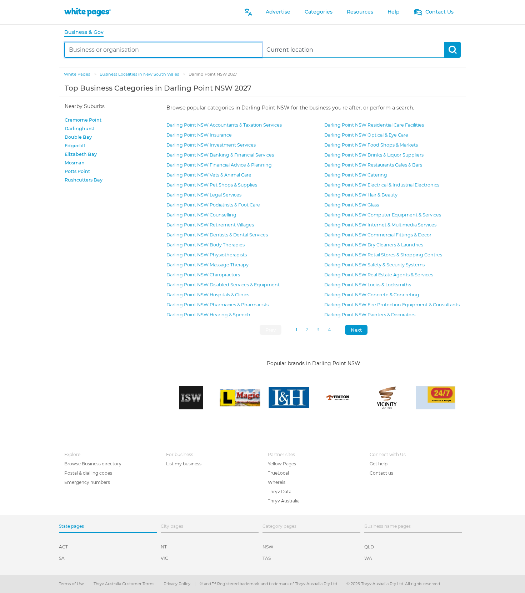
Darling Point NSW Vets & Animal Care (208, 175)
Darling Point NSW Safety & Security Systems (374, 264)
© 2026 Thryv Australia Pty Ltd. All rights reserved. (393, 583)
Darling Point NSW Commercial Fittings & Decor (377, 234)
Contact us (381, 473)
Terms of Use (72, 583)
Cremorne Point (83, 120)
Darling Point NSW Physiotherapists (206, 254)
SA (62, 558)
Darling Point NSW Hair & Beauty (361, 195)
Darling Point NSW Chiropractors (203, 274)
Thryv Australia (284, 500)
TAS (266, 558)
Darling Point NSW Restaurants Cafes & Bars (373, 165)
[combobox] (163, 49)
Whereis (276, 482)
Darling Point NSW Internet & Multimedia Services (380, 225)
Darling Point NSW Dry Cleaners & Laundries (373, 244)
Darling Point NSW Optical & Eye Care (366, 135)
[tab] (86, 33)
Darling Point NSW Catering (355, 175)
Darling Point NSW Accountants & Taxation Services (224, 125)
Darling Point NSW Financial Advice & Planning (219, 165)
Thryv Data (279, 491)
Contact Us (439, 12)
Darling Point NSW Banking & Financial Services (220, 155)
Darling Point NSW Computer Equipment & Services (382, 215)
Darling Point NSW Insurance (199, 135)
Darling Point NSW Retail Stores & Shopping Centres (383, 254)
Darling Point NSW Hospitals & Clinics (207, 294)
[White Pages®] (87, 12)
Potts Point (77, 171)
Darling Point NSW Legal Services (203, 195)
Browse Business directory (92, 463)
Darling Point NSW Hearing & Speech (208, 314)
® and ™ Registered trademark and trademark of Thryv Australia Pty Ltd (269, 583)
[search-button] (452, 49)
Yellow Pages (282, 463)
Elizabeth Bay (81, 154)
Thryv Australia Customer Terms (124, 583)
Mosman (75, 162)
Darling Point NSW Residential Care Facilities (374, 125)
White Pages (77, 74)
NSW (267, 546)
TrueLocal (278, 473)
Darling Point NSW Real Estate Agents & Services (378, 274)
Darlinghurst (79, 128)
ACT (63, 546)
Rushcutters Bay (83, 180)
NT (164, 546)
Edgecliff (75, 145)
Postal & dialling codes (88, 473)
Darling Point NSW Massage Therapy (207, 264)
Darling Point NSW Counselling (201, 215)
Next (356, 330)
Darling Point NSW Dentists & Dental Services (217, 234)
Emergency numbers (87, 482)
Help (394, 12)
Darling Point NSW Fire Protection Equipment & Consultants (392, 304)
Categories (318, 12)
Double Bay (78, 137)
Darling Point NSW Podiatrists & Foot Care (213, 205)
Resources (360, 12)
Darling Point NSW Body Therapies (205, 244)
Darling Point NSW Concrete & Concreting (371, 294)
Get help (379, 463)
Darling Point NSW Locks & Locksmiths (367, 284)
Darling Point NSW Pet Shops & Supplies (211, 185)
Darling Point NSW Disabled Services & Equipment (223, 284)
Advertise (278, 12)
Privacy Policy (177, 583)
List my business (183, 463)
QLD (369, 546)
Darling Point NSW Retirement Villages (210, 225)
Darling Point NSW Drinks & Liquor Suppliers (374, 155)
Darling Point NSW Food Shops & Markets (371, 145)
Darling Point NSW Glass (351, 205)
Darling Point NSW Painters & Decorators (369, 314)
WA (368, 558)
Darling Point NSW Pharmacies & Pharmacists (217, 304)
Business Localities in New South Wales (140, 74)
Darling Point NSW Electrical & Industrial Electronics (381, 185)
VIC (164, 558)
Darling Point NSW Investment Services (211, 145)
